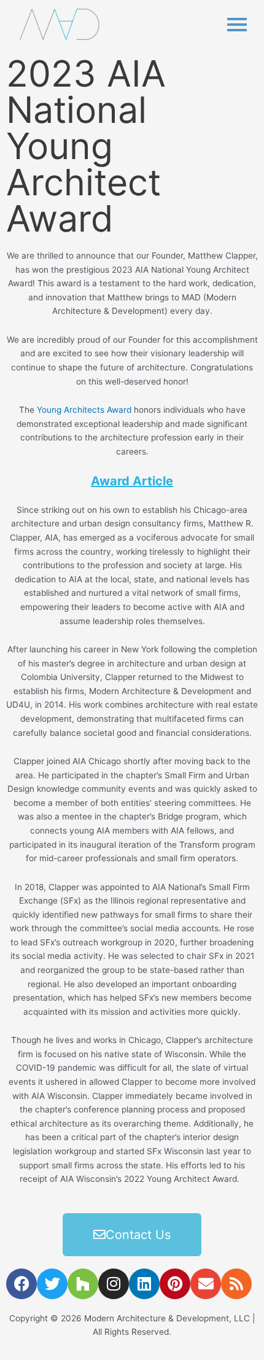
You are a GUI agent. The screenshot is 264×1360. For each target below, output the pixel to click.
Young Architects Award (84, 410)
